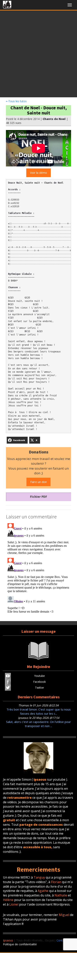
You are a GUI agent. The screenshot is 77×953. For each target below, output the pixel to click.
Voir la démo (38, 173)
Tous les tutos (16, 101)
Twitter (39, 687)
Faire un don (38, 482)
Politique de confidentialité (20, 944)
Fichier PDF (38, 497)
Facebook (39, 682)
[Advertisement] (38, 55)
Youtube (39, 676)
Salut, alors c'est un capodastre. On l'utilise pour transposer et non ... (38, 724)
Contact (61, 940)
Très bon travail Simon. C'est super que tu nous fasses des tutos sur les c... (39, 711)
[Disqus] (38, 571)
